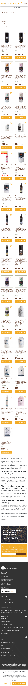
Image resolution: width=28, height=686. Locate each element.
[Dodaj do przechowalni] (11, 34)
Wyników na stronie (5, 26)
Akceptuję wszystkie (19, 683)
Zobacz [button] (19, 147)
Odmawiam (6, 683)
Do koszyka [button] (7, 57)
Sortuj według (3, 21)
